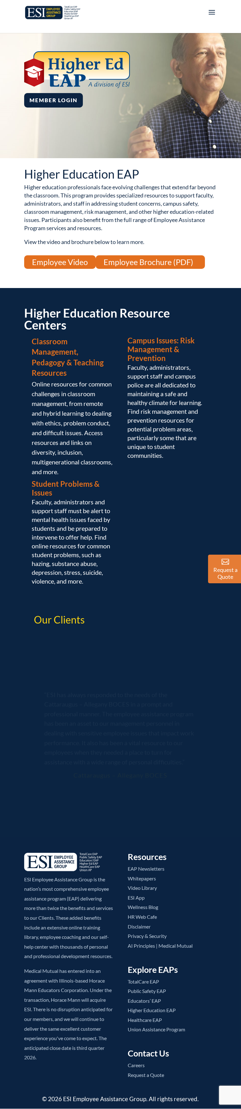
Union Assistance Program (156, 1029)
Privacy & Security (147, 936)
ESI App (136, 898)
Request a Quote (146, 1075)
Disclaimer (139, 926)
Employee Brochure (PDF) (148, 262)
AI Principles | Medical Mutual (160, 946)
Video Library (142, 888)
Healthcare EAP (145, 1020)
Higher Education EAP (152, 1010)
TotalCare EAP (143, 981)
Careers (136, 1065)
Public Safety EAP (147, 991)
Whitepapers (142, 878)
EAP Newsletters (146, 869)
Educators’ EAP (144, 1001)
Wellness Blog (143, 907)
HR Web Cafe (142, 917)
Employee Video (60, 262)
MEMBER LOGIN (53, 100)
